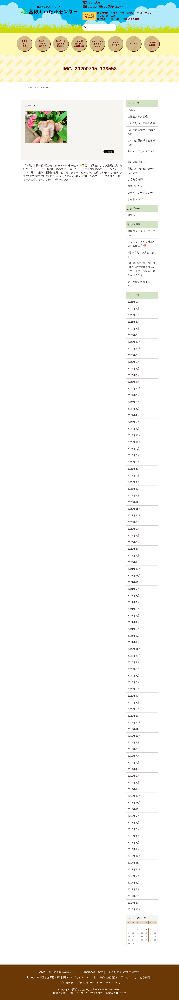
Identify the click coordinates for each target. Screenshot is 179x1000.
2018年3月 (134, 842)
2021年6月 (134, 609)
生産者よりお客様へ (24, 43)
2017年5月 (134, 902)
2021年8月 (134, 595)
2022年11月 (134, 508)
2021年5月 (134, 615)
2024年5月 (134, 408)
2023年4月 (134, 482)
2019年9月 (134, 742)
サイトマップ (135, 199)
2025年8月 (134, 361)
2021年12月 (134, 568)
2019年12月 (134, 722)
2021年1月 (134, 642)
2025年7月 (134, 368)
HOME (131, 109)
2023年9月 (134, 448)
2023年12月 (134, 435)
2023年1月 (134, 495)
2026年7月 (134, 308)
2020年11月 (134, 649)
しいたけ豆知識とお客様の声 (79, 43)
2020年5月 (134, 689)
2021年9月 (134, 588)
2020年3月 (134, 702)
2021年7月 (134, 602)
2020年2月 (134, 709)
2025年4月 (134, 381)
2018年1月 (134, 849)
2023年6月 (134, 468)
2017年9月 (134, 876)
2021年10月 (134, 582)
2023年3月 (134, 488)
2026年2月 (134, 335)
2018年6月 (134, 829)
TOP (24, 88)
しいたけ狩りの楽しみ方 (43, 43)
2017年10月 (134, 869)
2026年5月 (134, 321)
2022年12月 (134, 502)
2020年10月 (134, 655)
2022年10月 (134, 515)
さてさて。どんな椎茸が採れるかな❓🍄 (141, 243)
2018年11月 (134, 802)
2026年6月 (134, 315)
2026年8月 (134, 301)
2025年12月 (134, 341)
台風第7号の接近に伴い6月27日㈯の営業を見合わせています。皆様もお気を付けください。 (142, 269)
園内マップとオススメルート (97, 43)
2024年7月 (134, 402)
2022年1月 (134, 562)
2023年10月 (134, 442)
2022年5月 (134, 548)
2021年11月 (134, 575)
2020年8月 (134, 669)
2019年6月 (134, 762)
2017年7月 (134, 889)
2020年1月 (134, 715)
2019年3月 (134, 775)
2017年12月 (134, 856)
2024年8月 (134, 395)
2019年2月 (134, 782)
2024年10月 (134, 388)
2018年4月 (134, 836)
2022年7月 (134, 535)
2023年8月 (134, 455)
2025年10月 (134, 348)
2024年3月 (134, 422)
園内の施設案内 (115, 43)
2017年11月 (134, 862)
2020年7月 (134, 675)
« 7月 (130, 918)
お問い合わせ (135, 186)
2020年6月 (134, 682)
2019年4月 (134, 769)
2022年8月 (134, 528)
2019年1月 (134, 789)
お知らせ (133, 215)
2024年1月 (134, 428)
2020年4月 (134, 695)
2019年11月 (134, 729)
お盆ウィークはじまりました (141, 233)
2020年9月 (134, 662)
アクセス (134, 43)
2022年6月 (134, 542)
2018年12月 (134, 795)
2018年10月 (134, 809)
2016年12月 (134, 909)
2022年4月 (134, 555)
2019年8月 (134, 749)
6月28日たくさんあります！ (141, 254)
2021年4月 (134, 622)
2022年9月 (134, 522)
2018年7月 (134, 822)
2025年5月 (134, 375)
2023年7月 (134, 462)
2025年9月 (134, 355)
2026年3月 (134, 328)
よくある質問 (152, 43)
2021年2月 (134, 635)
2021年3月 (134, 629)
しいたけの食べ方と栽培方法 (61, 43)
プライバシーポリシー (140, 192)
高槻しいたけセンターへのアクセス (141, 170)
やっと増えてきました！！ (139, 284)
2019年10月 (134, 735)
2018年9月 (134, 815)
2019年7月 (134, 755)
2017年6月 (134, 896)
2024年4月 (134, 415)
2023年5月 (134, 475)
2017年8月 (134, 882)
